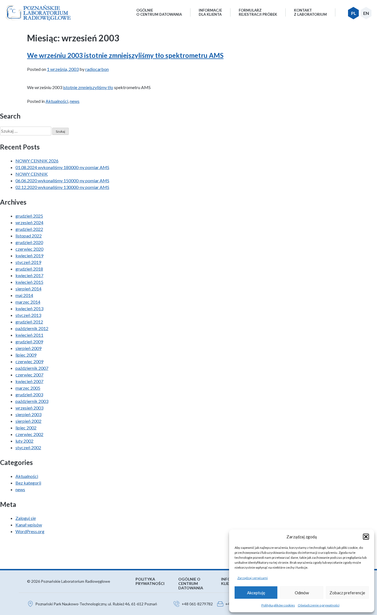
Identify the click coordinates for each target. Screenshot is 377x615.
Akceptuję (256, 592)
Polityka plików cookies (278, 605)
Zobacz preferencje (347, 592)
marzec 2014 (27, 301)
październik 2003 (31, 401)
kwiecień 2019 (29, 255)
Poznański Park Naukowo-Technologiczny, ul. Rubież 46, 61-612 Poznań (96, 603)
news (74, 101)
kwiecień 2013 (29, 308)
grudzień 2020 (29, 242)
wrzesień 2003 (29, 407)
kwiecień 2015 (29, 282)
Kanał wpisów (28, 524)
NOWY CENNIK (31, 174)
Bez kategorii (28, 482)
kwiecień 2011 (29, 335)
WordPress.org (29, 531)
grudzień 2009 (29, 341)
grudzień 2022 (29, 229)
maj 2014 (24, 295)
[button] (366, 536)
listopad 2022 (28, 235)
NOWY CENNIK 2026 (37, 160)
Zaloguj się (25, 518)
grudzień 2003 (29, 394)
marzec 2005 (27, 388)
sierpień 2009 (28, 348)
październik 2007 (31, 368)
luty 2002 (24, 440)
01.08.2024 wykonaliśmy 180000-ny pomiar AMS (62, 167)
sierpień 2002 (28, 421)
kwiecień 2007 (29, 381)
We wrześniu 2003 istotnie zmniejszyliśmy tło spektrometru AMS (125, 55)
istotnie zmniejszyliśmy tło (88, 87)
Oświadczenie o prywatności (318, 605)
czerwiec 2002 (29, 434)
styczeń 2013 (28, 315)
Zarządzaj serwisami (252, 578)
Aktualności (57, 101)
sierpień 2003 (28, 414)
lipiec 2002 (25, 427)
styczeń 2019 (28, 262)
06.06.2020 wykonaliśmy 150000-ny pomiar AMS (62, 180)
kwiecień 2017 (29, 275)
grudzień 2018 (29, 268)
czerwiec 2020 (29, 249)
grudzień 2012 (29, 321)
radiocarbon (97, 69)
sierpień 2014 (28, 288)
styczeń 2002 (28, 447)
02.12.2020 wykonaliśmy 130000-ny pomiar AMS (62, 187)
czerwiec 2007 (29, 374)
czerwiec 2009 (29, 361)
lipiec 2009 (25, 354)
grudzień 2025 (29, 215)
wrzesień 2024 (29, 222)
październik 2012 (31, 328)
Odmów (302, 592)
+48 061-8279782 (197, 603)
